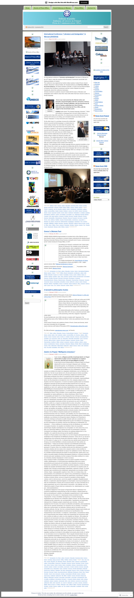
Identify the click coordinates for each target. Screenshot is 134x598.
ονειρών (85, 221)
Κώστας (78, 340)
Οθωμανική (68, 280)
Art (56, 209)
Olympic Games (99, 105)
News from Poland (102, 116)
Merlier (76, 343)
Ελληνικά (60, 278)
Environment (98, 109)
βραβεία (57, 219)
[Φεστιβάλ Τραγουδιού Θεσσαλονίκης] (32, 269)
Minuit (80, 343)
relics (78, 283)
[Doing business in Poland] (32, 155)
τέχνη (51, 568)
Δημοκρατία (68, 570)
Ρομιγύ (87, 572)
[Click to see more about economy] (32, 76)
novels (87, 223)
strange (81, 225)
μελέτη (80, 281)
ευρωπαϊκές (68, 577)
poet (67, 584)
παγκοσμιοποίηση (84, 336)
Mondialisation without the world (79, 326)
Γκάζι (50, 216)
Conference (79, 209)
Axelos (49, 335)
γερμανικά (66, 342)
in (85, 274)
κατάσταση (46, 580)
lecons (76, 582)
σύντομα (81, 566)
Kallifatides (51, 223)
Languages (62, 343)
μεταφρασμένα (51, 343)
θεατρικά (46, 221)
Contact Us (91, 8)
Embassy (65, 210)
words (86, 586)
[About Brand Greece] (35, 192)
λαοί (69, 580)
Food (96, 103)
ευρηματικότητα (80, 577)
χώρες (60, 568)
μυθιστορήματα (64, 221)
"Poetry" (46, 209)
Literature (56, 207)
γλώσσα (62, 219)
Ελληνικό (55, 278)
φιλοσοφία (71, 338)
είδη (86, 577)
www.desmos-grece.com (61, 330)
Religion (66, 559)
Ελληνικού (65, 278)
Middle (45, 584)
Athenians (60, 561)
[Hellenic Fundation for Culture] (32, 230)
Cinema (59, 205)
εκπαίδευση (52, 579)
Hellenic (79, 274)
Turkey (53, 272)
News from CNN (101, 166)
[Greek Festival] (32, 248)
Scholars (72, 225)
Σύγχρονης (80, 218)
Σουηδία (85, 218)
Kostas (57, 343)
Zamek (67, 226)
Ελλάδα (66, 216)
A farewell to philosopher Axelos (56, 290)
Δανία (53, 216)
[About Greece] (32, 192)
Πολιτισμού (81, 280)
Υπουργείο (46, 281)
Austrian (60, 209)
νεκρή (64, 582)
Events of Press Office (41, 8)
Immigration (51, 207)
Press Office (79, 8)
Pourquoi (79, 584)
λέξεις (66, 580)
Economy (67, 557)
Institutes (87, 212)
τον (61, 338)
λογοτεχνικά (84, 580)
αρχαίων (63, 573)
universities (73, 586)
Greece (81, 205)
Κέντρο (85, 216)
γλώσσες (72, 342)
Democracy (58, 563)
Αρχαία (74, 568)
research (61, 225)
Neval (60, 283)
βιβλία (58, 342)
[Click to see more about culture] (32, 84)
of (44, 225)
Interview (72, 336)
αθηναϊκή (74, 573)
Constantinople (83, 561)
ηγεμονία (70, 579)
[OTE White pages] (32, 288)
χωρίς (81, 338)
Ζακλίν (55, 572)
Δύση (64, 570)
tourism (80, 207)
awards (64, 209)
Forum (49, 212)
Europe (80, 210)
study (45, 285)
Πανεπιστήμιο (75, 280)
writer (59, 226)
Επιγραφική (87, 276)
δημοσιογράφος (68, 219)
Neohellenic (56, 283)
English (45, 274)
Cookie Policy (73, 595)
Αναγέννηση (47, 570)
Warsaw (56, 226)
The (84, 225)
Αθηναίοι (85, 568)
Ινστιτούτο (77, 278)
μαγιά (54, 582)
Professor (74, 283)
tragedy (68, 586)
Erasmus (69, 563)
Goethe (58, 212)
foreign (45, 212)
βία (62, 575)
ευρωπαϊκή (81, 219)
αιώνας (79, 573)
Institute (83, 212)
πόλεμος (77, 336)
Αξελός (54, 340)
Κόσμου (56, 280)
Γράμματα (57, 570)
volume (67, 285)
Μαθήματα (70, 572)
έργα (49, 219)
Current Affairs (51, 210)
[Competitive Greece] (32, 133)
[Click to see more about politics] (32, 88)
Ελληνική (71, 216)
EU (73, 210)
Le (73, 582)
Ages (45, 561)
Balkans (52, 205)
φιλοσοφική (76, 338)
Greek (62, 212)
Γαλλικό (58, 340)
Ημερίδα (75, 216)
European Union (74, 205)
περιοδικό (46, 338)
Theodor (88, 225)
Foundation (66, 274)
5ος (88, 559)
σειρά (59, 338)
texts (52, 285)
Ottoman (66, 283)
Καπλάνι (46, 218)
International (47, 214)
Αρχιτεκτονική (80, 276)
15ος (83, 559)
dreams (61, 210)
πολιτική (55, 566)
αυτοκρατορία (68, 573)
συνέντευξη (54, 338)
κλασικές (56, 580)
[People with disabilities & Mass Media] (32, 206)
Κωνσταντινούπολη (48, 280)
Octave (46, 345)
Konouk (85, 281)
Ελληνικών (87, 570)
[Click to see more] (32, 47)
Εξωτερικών (72, 278)
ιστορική (78, 579)
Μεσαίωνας (76, 572)
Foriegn (61, 274)
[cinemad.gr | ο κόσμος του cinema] (32, 260)
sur (62, 586)
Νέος (84, 572)
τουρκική (70, 276)
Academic (50, 209)
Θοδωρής (80, 216)
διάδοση (46, 577)
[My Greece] (32, 100)
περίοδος (55, 276)
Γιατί (61, 570)
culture (63, 205)
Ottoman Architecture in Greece (64, 264)
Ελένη (78, 570)
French (50, 336)
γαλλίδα (69, 575)
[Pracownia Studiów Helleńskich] (32, 222)
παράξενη (52, 214)
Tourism (97, 89)
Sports (96, 107)
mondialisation (85, 343)
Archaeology (53, 271)
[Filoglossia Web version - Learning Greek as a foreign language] (32, 296)
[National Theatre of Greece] (32, 255)
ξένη (81, 221)
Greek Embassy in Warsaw (62, 8)
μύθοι (51, 582)
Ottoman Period (56, 268)
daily (85, 272)
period (70, 283)
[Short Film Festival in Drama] (32, 263)
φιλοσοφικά (56, 568)
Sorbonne (86, 345)
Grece (48, 565)
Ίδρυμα (75, 276)
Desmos (78, 335)
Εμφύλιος (68, 340)
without (62, 347)
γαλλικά (62, 342)
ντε (61, 582)
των (73, 214)
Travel (45, 226)
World (71, 285)
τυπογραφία (47, 568)
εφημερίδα (62, 281)
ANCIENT (53, 561)
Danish (57, 210)
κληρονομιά (61, 580)
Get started (84, 2)
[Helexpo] (32, 124)
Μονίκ (80, 572)
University (63, 285)
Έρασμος (65, 568)
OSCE (96, 100)
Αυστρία (82, 214)
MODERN (71, 223)
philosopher (54, 345)
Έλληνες (46, 340)
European (85, 210)
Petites (58, 584)
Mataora (73, 343)
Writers (63, 226)
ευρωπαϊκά (61, 577)
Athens (45, 335)
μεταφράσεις (71, 221)
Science (72, 207)
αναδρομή (53, 575)
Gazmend (54, 212)
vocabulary (78, 586)
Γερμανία (46, 216)
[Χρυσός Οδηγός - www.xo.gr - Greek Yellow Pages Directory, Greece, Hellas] (32, 284)
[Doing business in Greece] (32, 144)
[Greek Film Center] (32, 243)
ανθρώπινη (58, 575)
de (74, 335)
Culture (97, 86)
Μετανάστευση (58, 218)
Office (47, 225)
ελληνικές (63, 579)
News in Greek (81, 223)
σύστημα (76, 566)
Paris (49, 345)
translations (54, 347)
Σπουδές (46, 573)
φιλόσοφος (65, 338)
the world (49, 347)
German (54, 336)
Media (60, 207)
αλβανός (53, 219)
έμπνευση (57, 573)
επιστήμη (56, 577)
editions (82, 335)
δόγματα (78, 575)
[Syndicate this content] (94, 116)
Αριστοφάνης (80, 568)
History (97, 96)
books (53, 335)
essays (70, 210)
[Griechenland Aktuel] (101, 59)
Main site (97, 82)
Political (70, 584)
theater (76, 207)
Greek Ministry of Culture (81, 260)
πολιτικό (50, 566)
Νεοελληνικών (61, 280)
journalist (46, 223)
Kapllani (56, 223)
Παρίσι (81, 340)
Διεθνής (57, 216)
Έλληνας (85, 338)
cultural (84, 209)
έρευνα (51, 281)
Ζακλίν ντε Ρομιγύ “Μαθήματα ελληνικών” (59, 352)
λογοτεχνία (57, 221)
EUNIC (76, 210)
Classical (77, 561)
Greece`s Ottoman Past (52, 231)
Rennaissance (85, 584)
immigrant (70, 212)
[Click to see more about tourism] (32, 73)
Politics (68, 207)
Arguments (85, 333)
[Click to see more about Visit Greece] (32, 91)
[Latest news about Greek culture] (32, 225)
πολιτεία (46, 566)
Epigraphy (50, 274)
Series (79, 345)
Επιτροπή (61, 216)
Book (55, 205)
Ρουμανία (74, 218)
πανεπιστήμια (79, 565)
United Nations (99, 102)
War (59, 347)
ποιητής (85, 565)
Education (67, 205)
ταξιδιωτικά (77, 214)
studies (59, 586)
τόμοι (62, 276)
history (66, 212)
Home (27, 8)
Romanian (66, 225)
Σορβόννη (53, 342)
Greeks (62, 336)
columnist (60, 335)
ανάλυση (83, 573)
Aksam (65, 272)
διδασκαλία (51, 577)
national (76, 223)
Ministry (51, 283)
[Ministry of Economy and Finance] (32, 113)
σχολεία (72, 566)
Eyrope (82, 563)
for (58, 274)
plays (50, 225)
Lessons (80, 582)
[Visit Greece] (32, 94)
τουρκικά (66, 276)
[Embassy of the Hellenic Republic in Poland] (32, 168)
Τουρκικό (87, 280)
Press (57, 225)
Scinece (76, 225)
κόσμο (85, 342)
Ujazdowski (50, 226)
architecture (77, 272)
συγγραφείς (69, 214)
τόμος (59, 276)
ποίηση (57, 214)
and (55, 209)
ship (82, 345)
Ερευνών (46, 278)
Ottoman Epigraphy (68, 266)
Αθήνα (50, 340)
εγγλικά (67, 281)
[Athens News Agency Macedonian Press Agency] (32, 179)
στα (50, 338)
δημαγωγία (83, 575)
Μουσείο (65, 218)
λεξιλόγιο (73, 580)
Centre (68, 209)
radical (71, 345)
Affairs (61, 272)
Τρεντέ (50, 573)
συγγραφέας (63, 214)
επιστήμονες (75, 219)
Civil (56, 335)
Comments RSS (39, 27)
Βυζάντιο (53, 570)
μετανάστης (77, 221)
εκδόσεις (77, 342)
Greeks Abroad (70, 333)
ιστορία (74, 579)
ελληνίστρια (58, 579)
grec (45, 565)
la (66, 582)
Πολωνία (70, 218)
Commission (73, 209)
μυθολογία (46, 582)
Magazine (67, 343)
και (49, 221)
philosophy (66, 345)
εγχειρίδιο (46, 579)
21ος (85, 559)
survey (48, 285)
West (83, 586)
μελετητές (58, 582)
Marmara (46, 283)
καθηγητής (72, 281)
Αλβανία (86, 214)
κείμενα (52, 221)
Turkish (58, 285)
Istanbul (50, 276)
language (61, 223)
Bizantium (69, 561)
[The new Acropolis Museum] (32, 272)
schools (51, 586)
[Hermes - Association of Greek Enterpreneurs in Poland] (32, 118)
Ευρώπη (74, 570)
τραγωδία (86, 566)
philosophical (60, 345)
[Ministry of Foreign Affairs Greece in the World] (32, 175)
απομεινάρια (56, 281)
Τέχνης (45, 219)
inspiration (68, 565)
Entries (31, 27)
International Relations (83, 271)
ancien (48, 561)
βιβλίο (65, 575)
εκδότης (81, 342)
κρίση (82, 579)
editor (86, 335)
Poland (64, 207)
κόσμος (86, 579)
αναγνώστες (47, 575)
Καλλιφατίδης (52, 218)
